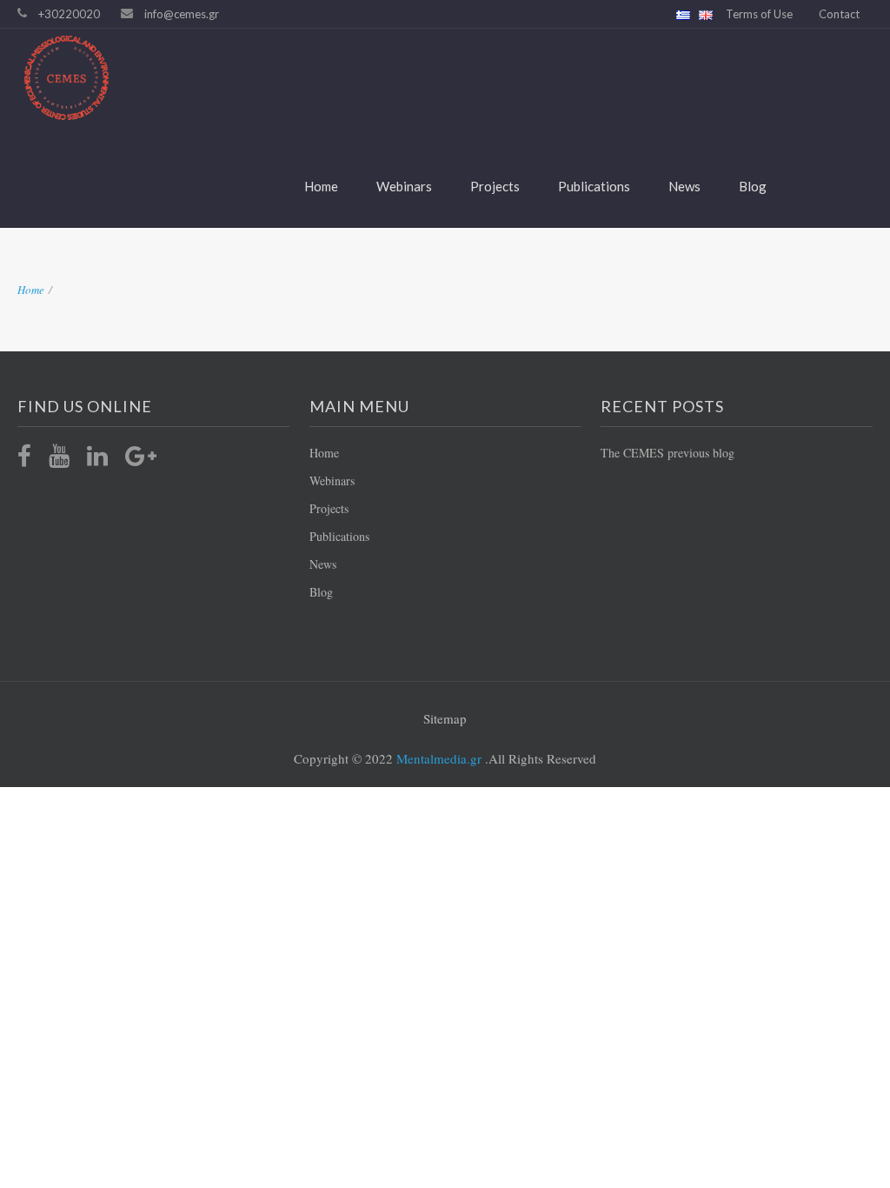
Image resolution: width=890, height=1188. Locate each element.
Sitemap (445, 718)
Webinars (404, 186)
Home (321, 186)
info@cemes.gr (181, 14)
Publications (594, 186)
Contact (839, 14)
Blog (753, 186)
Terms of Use (759, 14)
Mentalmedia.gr (437, 758)
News (684, 186)
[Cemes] (432, 78)
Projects (495, 186)
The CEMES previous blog (667, 452)
